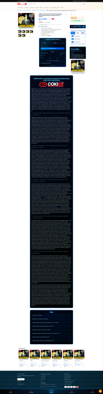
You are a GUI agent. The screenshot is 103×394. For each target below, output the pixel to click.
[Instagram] (20, 384)
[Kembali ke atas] (100, 388)
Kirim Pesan (22, 379)
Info (83, 26)
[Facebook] (18, 384)
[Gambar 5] (20, 35)
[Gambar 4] (31, 31)
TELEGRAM (31, 392)
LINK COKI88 (32, 7)
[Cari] (29, 3)
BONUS (10, 392)
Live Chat (92, 392)
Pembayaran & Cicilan (68, 382)
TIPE (53, 41)
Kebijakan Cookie (67, 379)
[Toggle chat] (100, 391)
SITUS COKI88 (20, 7)
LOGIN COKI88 (45, 7)
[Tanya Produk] (83, 18)
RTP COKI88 (26, 7)
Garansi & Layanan (67, 384)
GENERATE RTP (52, 48)
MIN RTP (42, 44)
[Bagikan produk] (65, 14)
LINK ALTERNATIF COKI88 (54, 7)
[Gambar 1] (20, 31)
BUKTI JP (72, 392)
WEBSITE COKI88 (39, 7)
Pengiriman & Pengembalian (69, 381)
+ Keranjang (74, 17)
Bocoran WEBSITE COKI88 (82, 33)
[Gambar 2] (23, 31)
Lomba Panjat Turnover (78, 33)
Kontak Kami (43, 377)
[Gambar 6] (23, 35)
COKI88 (61, 7)
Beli (79, 17)
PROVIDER (42, 41)
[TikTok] (23, 384)
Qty (71, 13)
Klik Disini (49, 35)
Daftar (51, 392)
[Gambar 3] (27, 31)
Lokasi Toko (43, 379)
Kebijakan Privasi (67, 377)
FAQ (41, 381)
